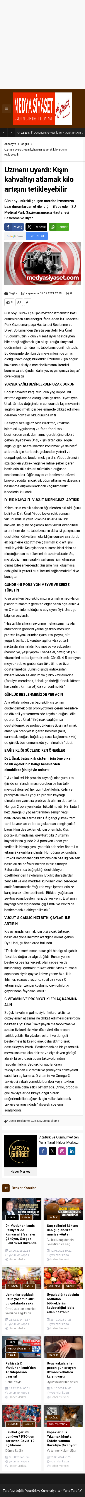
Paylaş (17, 227)
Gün (33, 1120)
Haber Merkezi (20, 1171)
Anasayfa (10, 144)
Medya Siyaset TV (19, 1348)
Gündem (13, 1286)
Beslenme (23, 1120)
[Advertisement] (42, 44)
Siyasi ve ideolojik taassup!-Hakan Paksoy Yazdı (52, 132)
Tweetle (40, 227)
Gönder (63, 227)
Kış (39, 1120)
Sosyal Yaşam (58, 1424)
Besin (12, 1120)
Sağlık (25, 144)
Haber (11, 1217)
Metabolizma (50, 1120)
